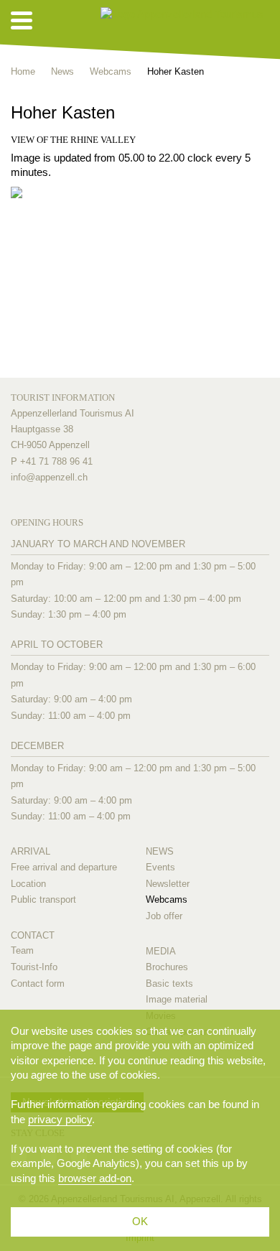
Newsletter (168, 883)
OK (140, 1221)
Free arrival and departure (64, 867)
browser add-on (94, 1178)
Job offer (164, 916)
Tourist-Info (34, 967)
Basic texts (169, 983)
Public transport (43, 899)
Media (161, 951)
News (160, 851)
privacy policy (60, 1119)
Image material (176, 999)
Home (23, 71)
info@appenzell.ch (49, 477)
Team (22, 950)
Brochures (167, 967)
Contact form (38, 983)
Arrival (30, 851)
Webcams (166, 899)
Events (160, 867)
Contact (33, 935)
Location (28, 883)
